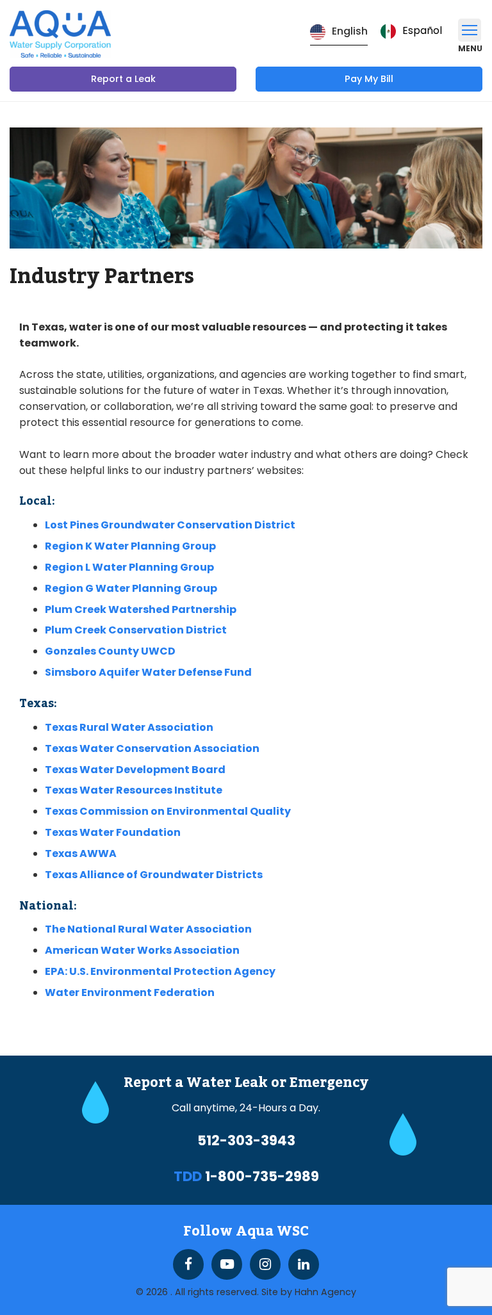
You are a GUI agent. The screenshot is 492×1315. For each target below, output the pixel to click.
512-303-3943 (246, 1141)
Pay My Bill (369, 78)
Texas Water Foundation (113, 832)
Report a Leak (123, 78)
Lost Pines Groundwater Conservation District (170, 525)
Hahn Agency (325, 1292)
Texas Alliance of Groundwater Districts (154, 874)
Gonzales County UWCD (110, 651)
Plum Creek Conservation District (136, 630)
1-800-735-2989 (262, 1176)
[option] (411, 31)
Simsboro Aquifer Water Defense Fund (148, 672)
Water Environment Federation (130, 992)
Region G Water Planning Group (131, 588)
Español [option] (422, 30)
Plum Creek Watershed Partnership (140, 609)
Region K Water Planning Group (130, 546)
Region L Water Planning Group (129, 567)
